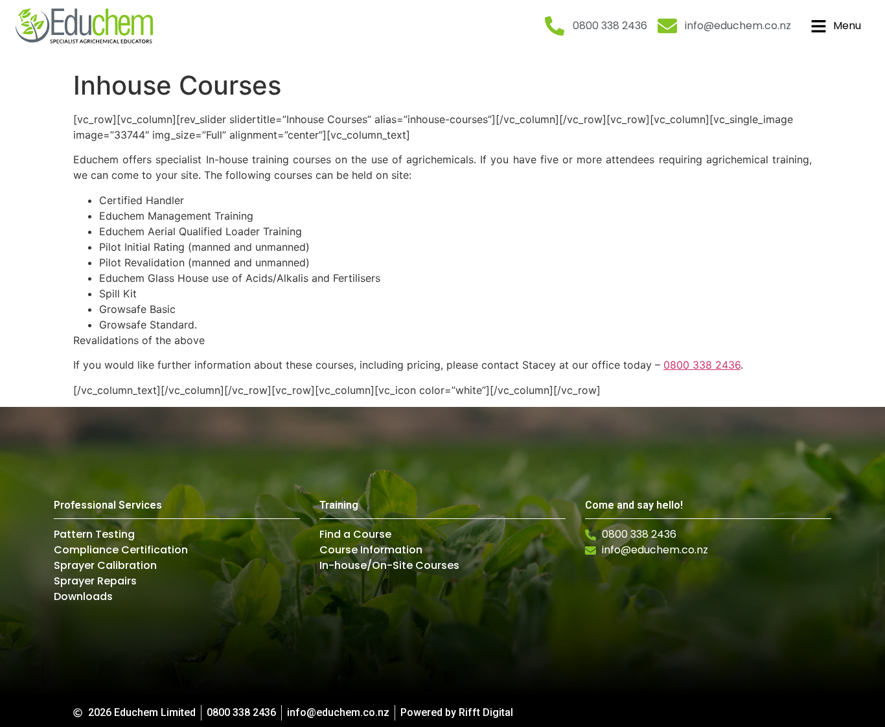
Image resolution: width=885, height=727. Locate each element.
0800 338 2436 (702, 364)
